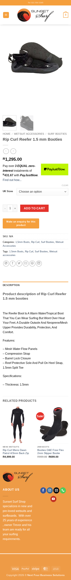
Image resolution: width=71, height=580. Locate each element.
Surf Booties (57, 134)
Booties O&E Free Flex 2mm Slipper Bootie (50, 452)
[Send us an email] (56, 490)
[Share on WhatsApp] (6, 264)
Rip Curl (35, 242)
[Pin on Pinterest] (32, 264)
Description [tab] (11, 285)
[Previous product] (13, 151)
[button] (6, 15)
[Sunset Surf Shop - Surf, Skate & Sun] (35, 15)
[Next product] (6, 151)
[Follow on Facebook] (43, 490)
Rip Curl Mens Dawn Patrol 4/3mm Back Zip (16, 452)
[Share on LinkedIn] (39, 264)
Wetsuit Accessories (29, 134)
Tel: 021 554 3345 (35, 3)
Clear (65, 185)
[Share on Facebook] (13, 264)
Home (6, 134)
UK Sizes (8, 191)
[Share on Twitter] (19, 264)
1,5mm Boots (22, 242)
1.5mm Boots (16, 251)
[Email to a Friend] (26, 264)
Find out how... (12, 180)
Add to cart (34, 208)
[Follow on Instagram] (50, 490)
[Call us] (63, 490)
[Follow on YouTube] (53, 499)
